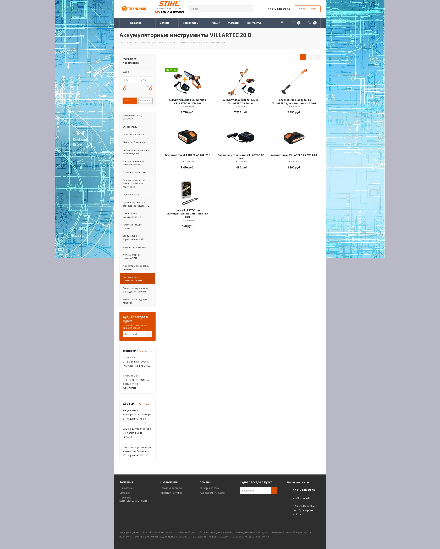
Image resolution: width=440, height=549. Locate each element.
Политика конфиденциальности (133, 499)
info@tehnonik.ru (302, 498)
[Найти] (249, 8)
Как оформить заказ (212, 492)
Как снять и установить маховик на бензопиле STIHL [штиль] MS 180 (137, 451)
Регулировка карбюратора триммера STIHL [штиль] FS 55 (137, 414)
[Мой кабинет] (282, 23)
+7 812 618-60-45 (279, 9)
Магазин (124, 492)
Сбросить (145, 100)
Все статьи (145, 404)
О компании (126, 488)
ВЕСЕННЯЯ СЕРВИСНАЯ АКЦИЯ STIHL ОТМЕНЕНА (136, 384)
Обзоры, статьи (209, 488)
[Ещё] (270, 23)
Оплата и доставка (171, 488)
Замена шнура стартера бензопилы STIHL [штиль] (137, 433)
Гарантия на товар (171, 492)
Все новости (144, 351)
